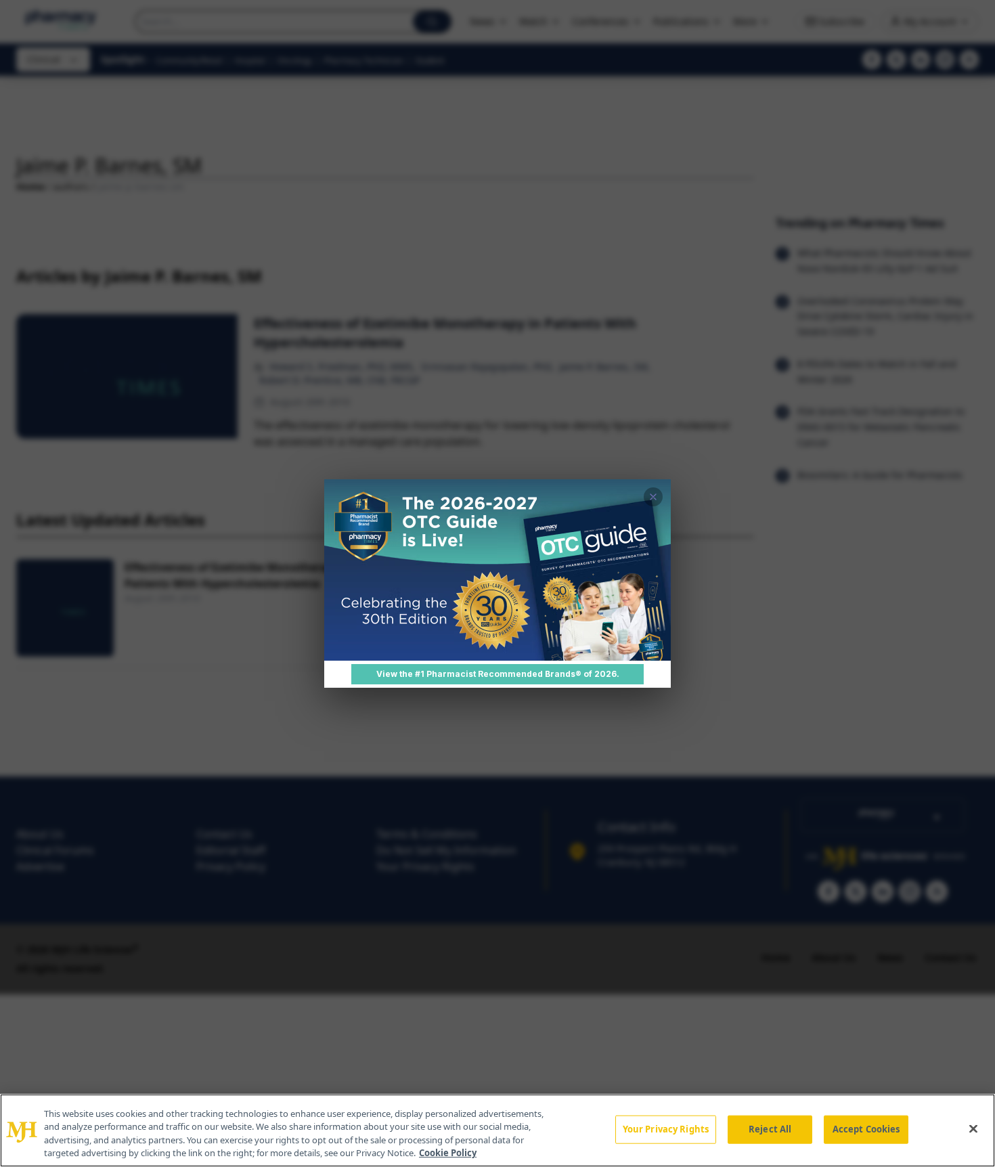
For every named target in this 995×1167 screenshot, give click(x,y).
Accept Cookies (866, 1129)
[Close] (973, 1128)
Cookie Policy (448, 1153)
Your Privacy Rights (666, 1129)
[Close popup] (653, 496)
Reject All (770, 1129)
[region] (497, 1130)
